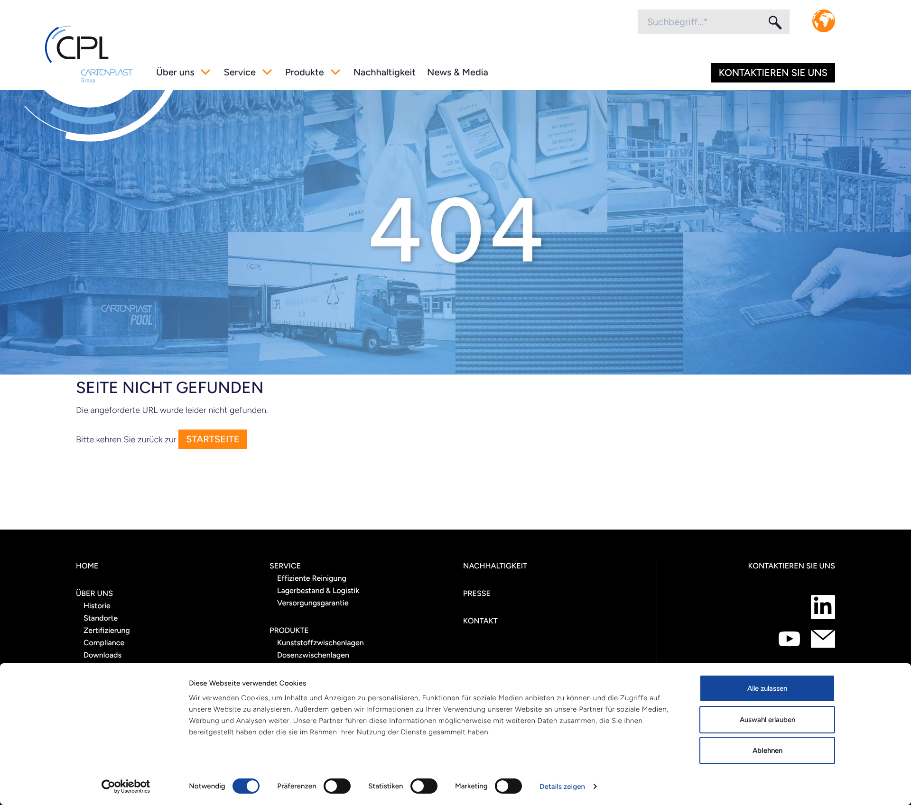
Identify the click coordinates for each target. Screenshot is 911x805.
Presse (477, 593)
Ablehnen (767, 750)
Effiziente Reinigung (311, 578)
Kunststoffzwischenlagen (320, 642)
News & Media (457, 72)
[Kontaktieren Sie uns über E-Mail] (823, 639)
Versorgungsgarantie (313, 602)
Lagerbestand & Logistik (318, 590)
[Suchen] (774, 22)
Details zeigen (562, 786)
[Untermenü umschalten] (205, 72)
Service (239, 72)
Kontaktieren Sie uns (773, 72)
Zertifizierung (107, 630)
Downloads (102, 654)
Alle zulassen (767, 688)
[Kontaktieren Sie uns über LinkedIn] (823, 607)
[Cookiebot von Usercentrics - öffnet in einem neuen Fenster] (125, 786)
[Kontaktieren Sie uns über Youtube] (789, 639)
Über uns (175, 72)
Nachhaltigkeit (384, 72)
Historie (97, 605)
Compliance (104, 642)
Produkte (304, 72)
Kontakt (480, 620)
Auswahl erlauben (767, 719)
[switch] (337, 786)
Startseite (212, 439)
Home (87, 565)
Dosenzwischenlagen (313, 654)
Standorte (101, 617)
